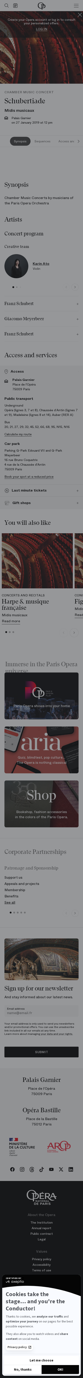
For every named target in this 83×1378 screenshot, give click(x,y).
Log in (41, 29)
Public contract (41, 1233)
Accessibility (42, 1264)
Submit (41, 1052)
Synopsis (20, 141)
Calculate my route (18, 434)
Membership (14, 889)
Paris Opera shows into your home (41, 706)
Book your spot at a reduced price (29, 476)
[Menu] (76, 5)
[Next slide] (78, 141)
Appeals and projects (21, 883)
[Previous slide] (66, 287)
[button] (13, 287)
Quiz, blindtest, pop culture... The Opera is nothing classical (42, 760)
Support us (13, 877)
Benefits (11, 896)
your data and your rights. (57, 1034)
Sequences (42, 141)
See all (9, 902)
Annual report (41, 1228)
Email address (16, 1009)
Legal (42, 1239)
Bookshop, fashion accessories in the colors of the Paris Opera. (41, 814)
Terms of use (41, 1270)
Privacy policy (17, 1347)
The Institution (41, 1222)
